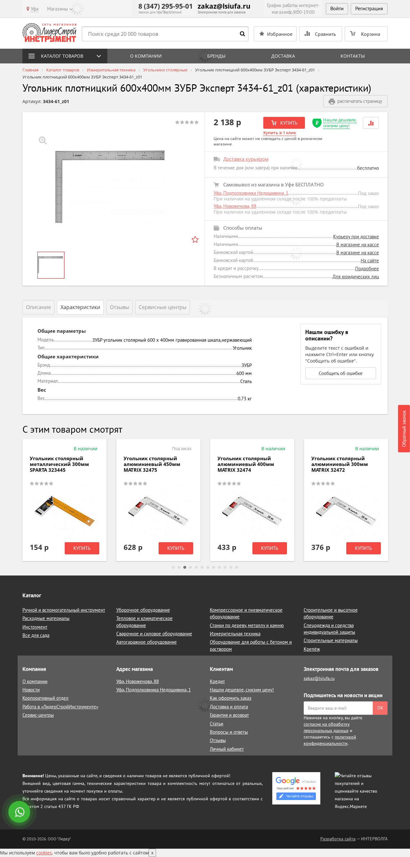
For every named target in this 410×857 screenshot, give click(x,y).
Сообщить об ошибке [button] (341, 373)
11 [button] (231, 567)
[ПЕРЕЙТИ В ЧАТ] (20, 812)
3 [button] (185, 567)
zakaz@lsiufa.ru (224, 6)
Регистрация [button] (369, 8)
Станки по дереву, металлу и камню (247, 625)
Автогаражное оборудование (146, 642)
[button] (371, 123)
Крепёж (312, 649)
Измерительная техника (235, 634)
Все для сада (35, 635)
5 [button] (196, 567)
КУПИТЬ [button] (288, 123)
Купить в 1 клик (279, 132)
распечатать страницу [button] (359, 101)
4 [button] (190, 567)
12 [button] (237, 567)
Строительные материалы (331, 640)
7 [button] (208, 567)
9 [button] (219, 567)
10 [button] (225, 567)
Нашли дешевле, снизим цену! (340, 123)
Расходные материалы (46, 618)
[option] (113, 189)
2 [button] (179, 567)
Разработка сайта (338, 839)
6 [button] (202, 567)
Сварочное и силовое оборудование (154, 634)
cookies (44, 853)
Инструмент (34, 627)
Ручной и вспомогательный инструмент (63, 610)
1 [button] (173, 567)
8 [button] (214, 567)
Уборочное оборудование (143, 610)
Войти (337, 8)
